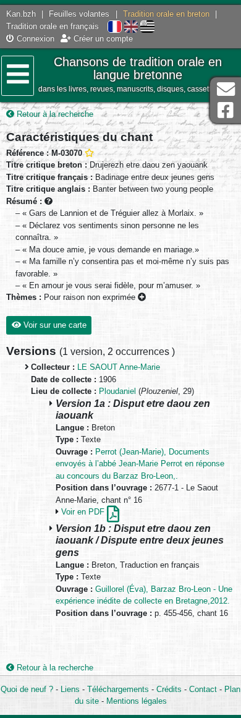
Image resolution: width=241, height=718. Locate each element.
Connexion (34, 38)
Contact (203, 689)
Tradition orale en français (52, 26)
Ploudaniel (117, 391)
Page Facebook (225, 110)
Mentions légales (136, 701)
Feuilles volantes (79, 14)
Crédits (169, 689)
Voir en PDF (84, 511)
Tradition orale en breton (166, 14)
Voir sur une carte (54, 325)
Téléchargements (118, 689)
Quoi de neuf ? (27, 689)
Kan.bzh (21, 14)
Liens (70, 689)
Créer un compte (102, 38)
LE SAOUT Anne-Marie (118, 367)
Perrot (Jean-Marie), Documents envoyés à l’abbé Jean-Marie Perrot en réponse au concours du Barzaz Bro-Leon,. (140, 464)
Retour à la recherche (53, 114)
